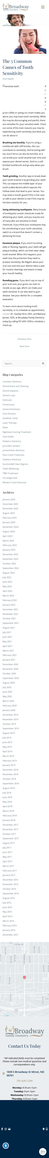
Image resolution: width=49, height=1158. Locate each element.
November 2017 (10, 829)
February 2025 (10, 517)
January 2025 (9, 522)
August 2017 (9, 843)
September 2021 (11, 623)
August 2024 (9, 531)
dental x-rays (9, 395)
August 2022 (9, 572)
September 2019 (11, 728)
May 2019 (7, 746)
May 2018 (7, 801)
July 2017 (7, 847)
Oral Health (8, 78)
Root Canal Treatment (13, 454)
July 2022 (7, 577)
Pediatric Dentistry (12, 441)
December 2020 (10, 664)
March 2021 (8, 650)
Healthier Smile (10, 418)
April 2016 (7, 916)
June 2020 (7, 691)
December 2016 (10, 879)
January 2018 (9, 820)
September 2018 (11, 783)
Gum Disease (9, 413)
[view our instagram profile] (5, 1129)
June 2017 (7, 852)
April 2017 (7, 861)
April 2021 (7, 646)
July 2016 (7, 902)
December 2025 (10, 504)
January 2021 (9, 659)
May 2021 (7, 641)
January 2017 (9, 875)
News (5, 427)
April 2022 (7, 591)
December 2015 (10, 934)
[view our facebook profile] (2, 1129)
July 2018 (7, 792)
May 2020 (7, 696)
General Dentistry (11, 409)
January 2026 (9, 499)
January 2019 (9, 765)
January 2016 (9, 930)
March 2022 (8, 595)
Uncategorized (10, 477)
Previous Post (24, 339)
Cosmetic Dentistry (12, 381)
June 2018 (7, 797)
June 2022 (7, 581)
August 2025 (9, 513)
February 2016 (10, 925)
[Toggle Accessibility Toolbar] (6, 1145)
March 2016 (8, 921)
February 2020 (10, 705)
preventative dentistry (13, 450)
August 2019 (9, 733)
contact (6, 313)
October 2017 (9, 834)
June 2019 (7, 742)
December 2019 (10, 714)
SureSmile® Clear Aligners (15, 464)
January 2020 (9, 710)
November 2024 (10, 526)
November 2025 (10, 508)
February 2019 (10, 760)
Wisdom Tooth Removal (14, 482)
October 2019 (9, 724)
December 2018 (10, 769)
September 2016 (11, 893)
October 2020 (9, 673)
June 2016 (7, 907)
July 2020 (7, 687)
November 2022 (10, 559)
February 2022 (10, 600)
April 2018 (7, 806)
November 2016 (10, 884)
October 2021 (9, 618)
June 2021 (7, 636)
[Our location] (46, 1129)
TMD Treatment (10, 473)
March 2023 (8, 540)
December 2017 (10, 824)
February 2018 (10, 815)
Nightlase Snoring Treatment (17, 432)
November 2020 (10, 668)
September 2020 (11, 678)
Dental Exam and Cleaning (15, 386)
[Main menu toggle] (42, 7)
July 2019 (7, 737)
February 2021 (10, 655)
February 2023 (10, 545)
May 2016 (7, 911)
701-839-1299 (25, 1081)
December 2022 (10, 554)
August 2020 (9, 682)
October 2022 (9, 563)
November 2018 (10, 774)
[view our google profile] (9, 1129)
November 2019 (10, 719)
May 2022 (7, 586)
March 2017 (8, 866)
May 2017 (7, 856)
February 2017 (10, 870)
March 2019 (8, 756)
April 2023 (7, 536)
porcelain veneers (11, 445)
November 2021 (10, 614)
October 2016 (9, 888)
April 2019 (7, 751)
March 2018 (8, 811)
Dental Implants (10, 390)
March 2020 (8, 701)
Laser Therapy (10, 422)
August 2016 (9, 898)
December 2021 (10, 609)
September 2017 (11, 838)
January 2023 (9, 549)
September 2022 (11, 568)
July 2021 (7, 632)
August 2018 (9, 788)
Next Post (24, 346)
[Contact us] (43, 1129)
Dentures (7, 400)
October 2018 (9, 778)
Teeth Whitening (11, 468)
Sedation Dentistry (12, 459)
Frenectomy (8, 404)
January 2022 (9, 604)
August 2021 (9, 627)
